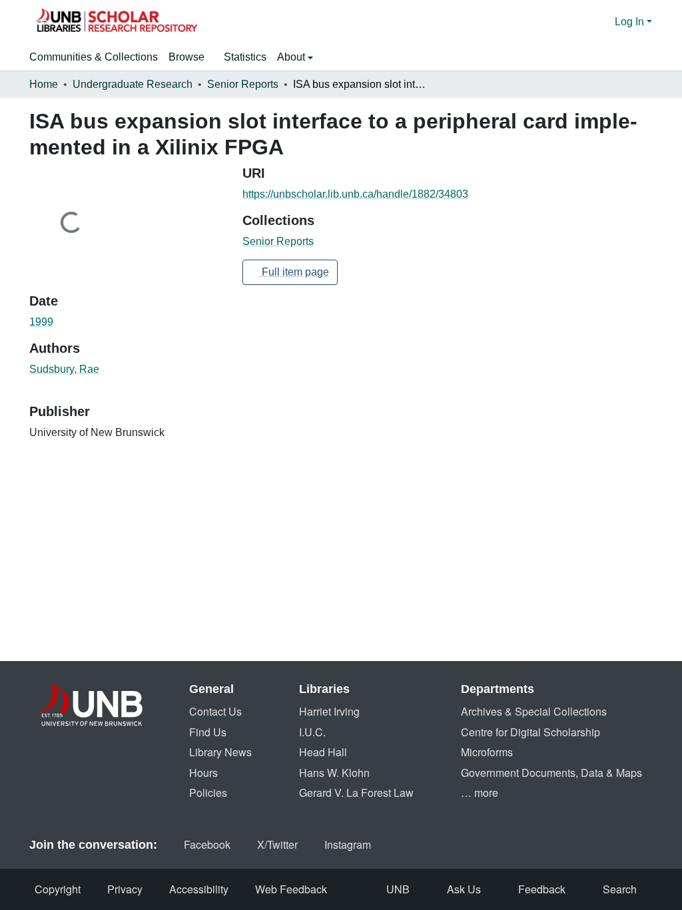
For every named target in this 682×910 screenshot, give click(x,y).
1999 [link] (41, 322)
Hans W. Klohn (334, 772)
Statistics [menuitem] (245, 57)
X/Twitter (277, 844)
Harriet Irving (329, 711)
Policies (208, 792)
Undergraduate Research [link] (132, 84)
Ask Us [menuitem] (464, 889)
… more (479, 792)
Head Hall (323, 752)
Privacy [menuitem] (125, 889)
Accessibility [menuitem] (198, 889)
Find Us (207, 732)
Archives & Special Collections (534, 711)
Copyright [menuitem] (58, 889)
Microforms (487, 752)
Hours (203, 772)
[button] (115, 22)
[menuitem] (191, 57)
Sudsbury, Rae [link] (64, 369)
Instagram (347, 844)
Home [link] (43, 84)
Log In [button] (631, 21)
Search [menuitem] (620, 889)
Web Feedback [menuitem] (291, 889)
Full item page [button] (294, 272)
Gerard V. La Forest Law (356, 792)
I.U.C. (312, 732)
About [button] (292, 57)
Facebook (207, 844)
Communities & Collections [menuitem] (93, 57)
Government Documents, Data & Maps (551, 772)
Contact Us (215, 711)
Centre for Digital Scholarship (530, 732)
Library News (220, 752)
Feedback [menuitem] (541, 889)
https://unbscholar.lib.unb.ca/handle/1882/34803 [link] (355, 194)
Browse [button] (186, 57)
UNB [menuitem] (398, 889)
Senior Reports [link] (242, 84)
